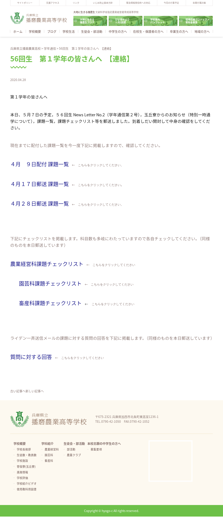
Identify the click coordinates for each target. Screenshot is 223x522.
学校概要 (35, 31)
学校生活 (69, 31)
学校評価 (22, 478)
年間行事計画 (199, 2)
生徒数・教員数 (27, 455)
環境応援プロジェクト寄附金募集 (197, 21)
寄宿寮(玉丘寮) (26, 466)
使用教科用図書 (27, 489)
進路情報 (22, 472)
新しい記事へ (34, 391)
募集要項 (96, 449)
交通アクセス (52, 2)
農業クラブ (74, 455)
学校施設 (22, 460)
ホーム (17, 31)
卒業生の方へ (179, 31)
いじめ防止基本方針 (103, 2)
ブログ (51, 31)
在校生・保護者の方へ (148, 31)
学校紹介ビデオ (27, 483)
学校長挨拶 (24, 449)
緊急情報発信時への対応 (138, 2)
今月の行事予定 (171, 2)
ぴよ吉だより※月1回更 (122, 21)
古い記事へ (17, 391)
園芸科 (49, 455)
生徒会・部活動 (91, 31)
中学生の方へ (118, 31)
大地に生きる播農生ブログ (87, 21)
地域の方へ (202, 31)
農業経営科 (52, 449)
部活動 (71, 449)
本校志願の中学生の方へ (104, 443)
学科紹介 (47, 443)
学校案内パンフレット (157, 21)
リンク (76, 2)
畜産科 (49, 460)
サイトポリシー (24, 2)
